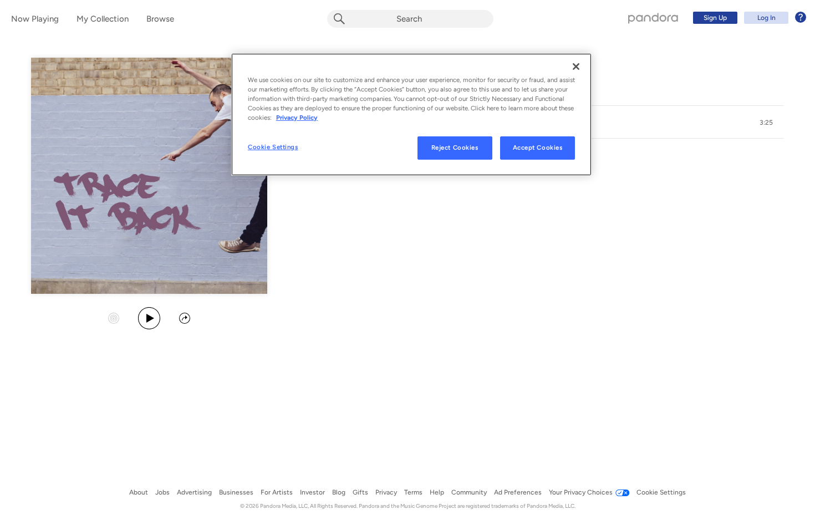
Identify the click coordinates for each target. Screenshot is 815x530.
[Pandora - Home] (653, 17)
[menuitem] (748, 17)
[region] (411, 114)
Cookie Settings (273, 147)
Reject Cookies (454, 147)
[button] (766, 122)
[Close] (576, 66)
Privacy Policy (297, 117)
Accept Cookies (538, 147)
